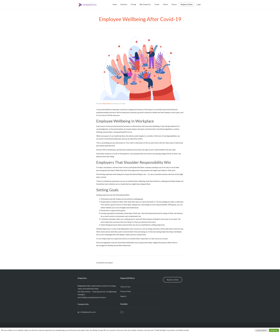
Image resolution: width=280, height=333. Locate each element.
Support (123, 296)
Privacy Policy (125, 291)
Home (115, 4)
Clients (165, 4)
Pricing (133, 4)
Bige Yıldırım (107, 103)
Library (174, 4)
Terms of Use (125, 287)
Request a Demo (187, 4)
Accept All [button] (274, 330)
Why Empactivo (145, 4)
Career (156, 4)
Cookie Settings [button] (261, 330)
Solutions (123, 4)
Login (199, 4)
